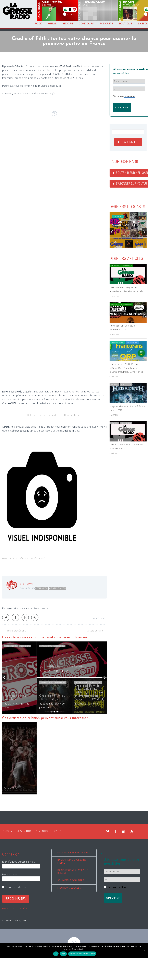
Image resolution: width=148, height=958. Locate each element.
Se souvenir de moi (15, 887)
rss (132, 831)
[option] (54, 677)
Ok (56, 954)
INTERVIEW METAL (46, 646)
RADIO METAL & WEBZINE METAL (71, 861)
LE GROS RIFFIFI (120, 216)
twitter (108, 831)
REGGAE (67, 24)
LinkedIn (25, 617)
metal (79, 10)
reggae (120, 10)
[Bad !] (74, 9)
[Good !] (65, 9)
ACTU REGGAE (115, 266)
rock (39, 10)
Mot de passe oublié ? (14, 908)
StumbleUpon (34, 617)
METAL (52, 24)
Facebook (15, 617)
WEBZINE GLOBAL (132, 342)
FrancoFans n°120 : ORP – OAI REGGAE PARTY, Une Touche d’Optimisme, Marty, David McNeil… (127, 367)
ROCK (38, 24)
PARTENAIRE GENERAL (117, 342)
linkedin (124, 831)
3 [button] (57, 712)
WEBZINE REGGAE (126, 266)
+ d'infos (72, 14)
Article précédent (16, 630)
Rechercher (129, 142)
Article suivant (95, 630)
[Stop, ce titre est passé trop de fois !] (70, 9)
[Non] (144, 950)
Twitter (5, 617)
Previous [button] (4, 677)
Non (63, 954)
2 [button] (54, 712)
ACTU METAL (41, 588)
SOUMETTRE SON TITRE (18, 831)
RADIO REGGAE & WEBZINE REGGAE (72, 871)
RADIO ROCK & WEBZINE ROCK (74, 853)
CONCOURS (86, 24)
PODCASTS (106, 24)
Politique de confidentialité (82, 954)
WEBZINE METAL (57, 588)
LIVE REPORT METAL (46, 682)
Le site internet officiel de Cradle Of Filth (23, 558)
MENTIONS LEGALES (50, 831)
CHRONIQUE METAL (11, 646)
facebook (116, 831)
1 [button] (52, 712)
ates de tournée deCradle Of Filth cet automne (55, 415)
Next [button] (104, 677)
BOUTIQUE (125, 24)
